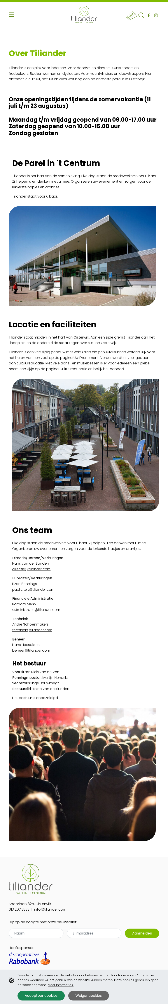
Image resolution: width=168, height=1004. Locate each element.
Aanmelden (142, 933)
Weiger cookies (88, 995)
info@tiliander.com (50, 909)
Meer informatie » (61, 985)
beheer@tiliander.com (31, 650)
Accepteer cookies (41, 995)
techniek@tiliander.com (32, 630)
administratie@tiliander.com (36, 609)
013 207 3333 (19, 909)
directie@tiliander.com (31, 569)
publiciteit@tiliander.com (33, 589)
